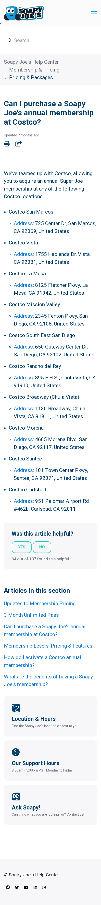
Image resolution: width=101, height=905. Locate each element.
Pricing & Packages (31, 77)
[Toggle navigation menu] (94, 13)
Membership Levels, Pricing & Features (48, 646)
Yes (21, 547)
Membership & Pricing (34, 70)
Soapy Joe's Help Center (31, 62)
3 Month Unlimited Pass (31, 615)
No (42, 547)
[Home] (24, 13)
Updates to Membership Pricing (40, 603)
